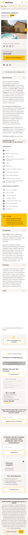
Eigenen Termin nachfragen (14, 421)
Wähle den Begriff (14, 58)
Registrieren (14, 452)
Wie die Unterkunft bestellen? (15, 353)
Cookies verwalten (11, 531)
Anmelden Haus (14, 489)
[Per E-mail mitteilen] (7, 46)
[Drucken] (10, 46)
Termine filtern (14, 374)
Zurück (5, 6)
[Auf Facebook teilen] (4, 46)
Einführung (12, 6)
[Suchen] (22, 2)
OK (22, 531)
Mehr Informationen (16, 528)
